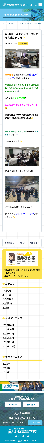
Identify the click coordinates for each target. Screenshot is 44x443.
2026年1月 (8, 342)
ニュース (6, 294)
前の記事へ (9, 243)
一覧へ (21, 243)
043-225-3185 (22, 418)
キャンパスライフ (17, 23)
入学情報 (7, 303)
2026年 (6, 363)
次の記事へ (34, 243)
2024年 (6, 372)
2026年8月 (8, 325)
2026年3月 (8, 333)
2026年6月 (8, 329)
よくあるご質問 (35, 423)
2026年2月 (8, 337)
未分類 (6, 307)
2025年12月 (8, 346)
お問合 (13, 404)
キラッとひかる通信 (34, 23)
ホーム (4, 23)
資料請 (31, 404)
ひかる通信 (23, 43)
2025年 (6, 367)
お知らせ (6, 290)
